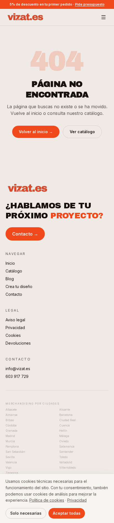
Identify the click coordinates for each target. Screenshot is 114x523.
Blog (10, 278)
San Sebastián (15, 451)
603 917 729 (17, 376)
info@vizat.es (18, 368)
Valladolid (65, 462)
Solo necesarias (26, 513)
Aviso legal (15, 319)
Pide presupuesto (90, 4)
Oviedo (64, 441)
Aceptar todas (67, 513)
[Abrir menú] (103, 17)
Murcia (10, 441)
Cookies (13, 335)
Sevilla (10, 457)
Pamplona (12, 446)
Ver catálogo (82, 131)
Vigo (8, 467)
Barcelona (65, 414)
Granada (11, 430)
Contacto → (25, 234)
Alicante (64, 409)
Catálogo (14, 271)
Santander (66, 451)
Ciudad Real (67, 420)
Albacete (11, 409)
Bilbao (10, 420)
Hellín (63, 430)
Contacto (14, 294)
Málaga (64, 436)
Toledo (63, 457)
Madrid (10, 436)
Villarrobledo (67, 467)
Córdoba (11, 425)
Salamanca (66, 446)
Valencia (11, 462)
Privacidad (15, 327)
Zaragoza (12, 472)
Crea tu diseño (19, 286)
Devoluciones (18, 343)
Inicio (10, 263)
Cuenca (64, 425)
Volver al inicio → (36, 131)
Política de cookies (46, 500)
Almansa (11, 414)
